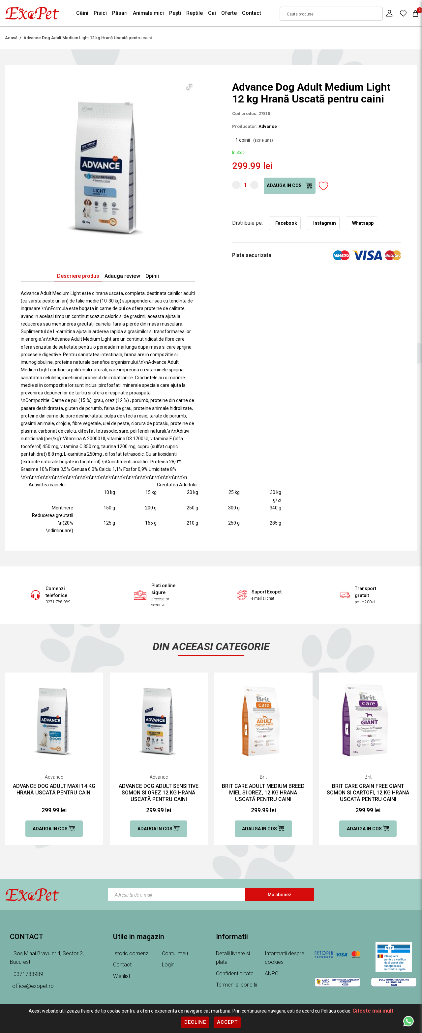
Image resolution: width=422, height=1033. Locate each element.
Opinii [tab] (152, 276)
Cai (212, 13)
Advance (267, 126)
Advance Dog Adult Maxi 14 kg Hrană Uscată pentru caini (54, 789)
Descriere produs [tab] (78, 276)
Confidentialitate (235, 973)
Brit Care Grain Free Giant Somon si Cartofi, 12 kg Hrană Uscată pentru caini (368, 792)
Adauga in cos (285, 185)
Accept (227, 1022)
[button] (189, 87)
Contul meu (175, 953)
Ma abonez (279, 894)
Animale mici (148, 13)
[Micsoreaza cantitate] (236, 185)
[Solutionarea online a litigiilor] (394, 982)
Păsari (120, 13)
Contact (251, 13)
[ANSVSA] (394, 957)
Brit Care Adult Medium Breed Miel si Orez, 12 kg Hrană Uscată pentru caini (263, 792)
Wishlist (121, 976)
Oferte (229, 13)
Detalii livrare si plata (233, 957)
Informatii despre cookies (284, 957)
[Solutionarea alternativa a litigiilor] (337, 982)
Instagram (324, 223)
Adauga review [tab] (122, 276)
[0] (403, 13)
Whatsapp (363, 223)
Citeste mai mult (372, 1011)
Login (168, 964)
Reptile (194, 13)
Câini (82, 13)
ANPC (271, 973)
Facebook (286, 223)
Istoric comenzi (131, 953)
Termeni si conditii (236, 985)
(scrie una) (263, 140)
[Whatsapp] (408, 1020)
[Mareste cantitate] (254, 185)
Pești (175, 13)
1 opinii (254, 140)
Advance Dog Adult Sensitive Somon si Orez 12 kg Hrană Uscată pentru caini (158, 792)
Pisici (100, 13)
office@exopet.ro (33, 986)
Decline (195, 1022)
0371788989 (27, 974)
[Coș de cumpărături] (415, 13)
